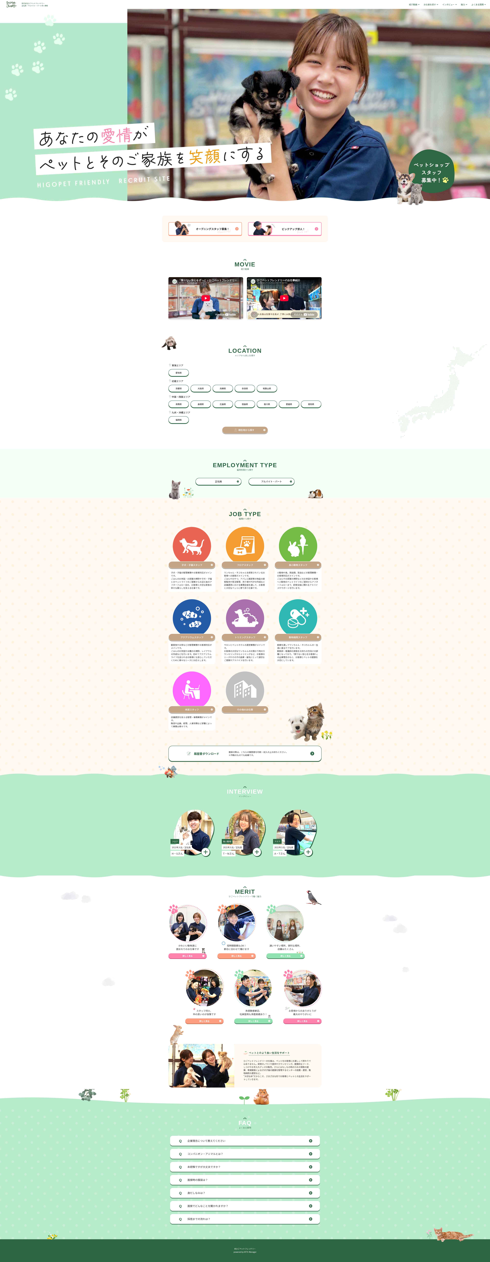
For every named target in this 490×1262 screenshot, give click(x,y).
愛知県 (179, 372)
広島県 (223, 404)
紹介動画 (413, 4)
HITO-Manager (250, 1252)
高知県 (311, 404)
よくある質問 (477, 4)
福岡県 (179, 419)
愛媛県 (289, 404)
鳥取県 (179, 404)
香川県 (267, 404)
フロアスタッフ (245, 565)
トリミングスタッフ (245, 637)
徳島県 (245, 404)
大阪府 (201, 388)
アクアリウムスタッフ (192, 637)
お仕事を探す (430, 4)
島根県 (201, 404)
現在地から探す (246, 430)
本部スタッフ (192, 709)
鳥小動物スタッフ (298, 565)
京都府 (179, 388)
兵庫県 (223, 388)
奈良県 (245, 388)
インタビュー (448, 4)
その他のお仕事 (245, 709)
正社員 (218, 481)
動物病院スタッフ (298, 637)
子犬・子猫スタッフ (192, 565)
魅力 (463, 4)
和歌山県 (267, 388)
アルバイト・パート (271, 481)
